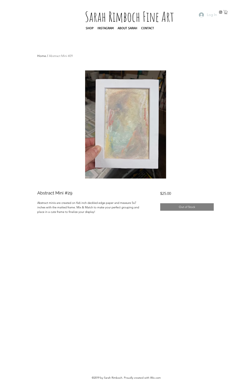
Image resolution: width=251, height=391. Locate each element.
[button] (226, 12)
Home (41, 56)
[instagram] (221, 12)
